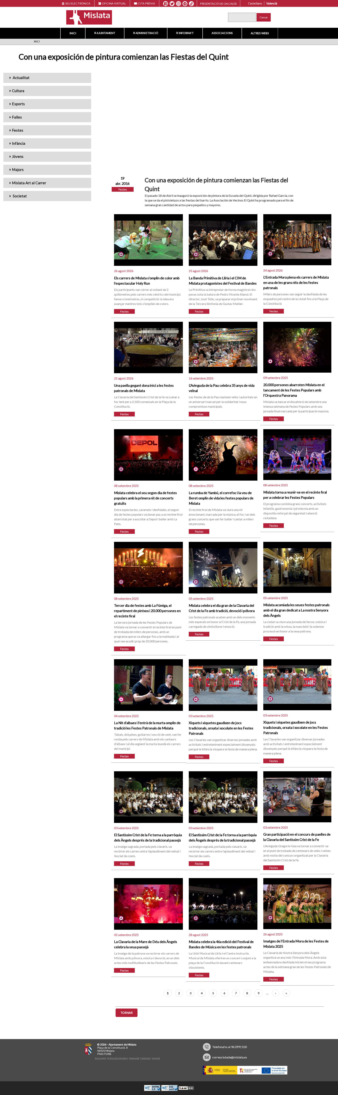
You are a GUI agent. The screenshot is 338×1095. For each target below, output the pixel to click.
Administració (147, 33)
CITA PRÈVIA (146, 3)
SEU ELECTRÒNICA (77, 3)
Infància (18, 143)
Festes (17, 130)
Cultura (18, 90)
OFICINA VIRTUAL (114, 3)
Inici (72, 33)
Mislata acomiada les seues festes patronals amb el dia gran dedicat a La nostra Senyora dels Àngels (296, 610)
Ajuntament (106, 33)
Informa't (186, 33)
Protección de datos (117, 1058)
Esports (18, 104)
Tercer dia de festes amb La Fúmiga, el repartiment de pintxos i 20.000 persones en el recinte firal (147, 610)
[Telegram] (185, 4)
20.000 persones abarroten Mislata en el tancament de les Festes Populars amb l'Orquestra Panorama (294, 390)
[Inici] (86, 17)
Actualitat (21, 77)
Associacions (222, 33)
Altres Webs (260, 33)
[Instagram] (178, 4)
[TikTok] (191, 4)
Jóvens (17, 156)
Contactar (145, 1058)
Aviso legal (100, 1058)
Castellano (255, 3)
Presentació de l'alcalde (218, 3)
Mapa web (134, 1058)
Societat (19, 196)
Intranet (156, 1058)
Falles (17, 117)
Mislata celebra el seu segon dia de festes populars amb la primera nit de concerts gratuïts (145, 498)
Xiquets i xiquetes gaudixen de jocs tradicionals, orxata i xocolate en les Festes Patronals (221, 728)
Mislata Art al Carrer (29, 183)
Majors (18, 169)
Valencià (271, 3)
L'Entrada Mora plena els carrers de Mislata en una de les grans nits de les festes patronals (296, 282)
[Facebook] (165, 4)
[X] (172, 4)
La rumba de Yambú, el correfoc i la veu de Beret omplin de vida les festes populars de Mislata (221, 498)
